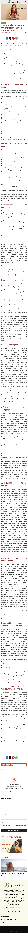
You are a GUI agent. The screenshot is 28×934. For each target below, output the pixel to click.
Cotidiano (3, 22)
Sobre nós (3, 922)
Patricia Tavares (4, 877)
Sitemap (14, 929)
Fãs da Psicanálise (6, 32)
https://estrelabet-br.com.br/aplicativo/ (12, 45)
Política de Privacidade (19, 928)
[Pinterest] (13, 38)
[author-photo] (14, 782)
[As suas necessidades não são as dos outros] (14, 865)
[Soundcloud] (14, 792)
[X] (10, 38)
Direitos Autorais (5, 916)
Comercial (3, 921)
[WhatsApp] (16, 38)
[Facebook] (7, 38)
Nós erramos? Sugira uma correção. (9, 919)
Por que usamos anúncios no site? (9, 918)
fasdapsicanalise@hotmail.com (16, 907)
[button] (2, 2)
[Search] (26, 2)
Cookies (12, 928)
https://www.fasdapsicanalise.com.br (14, 786)
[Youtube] (20, 792)
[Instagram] (11, 792)
